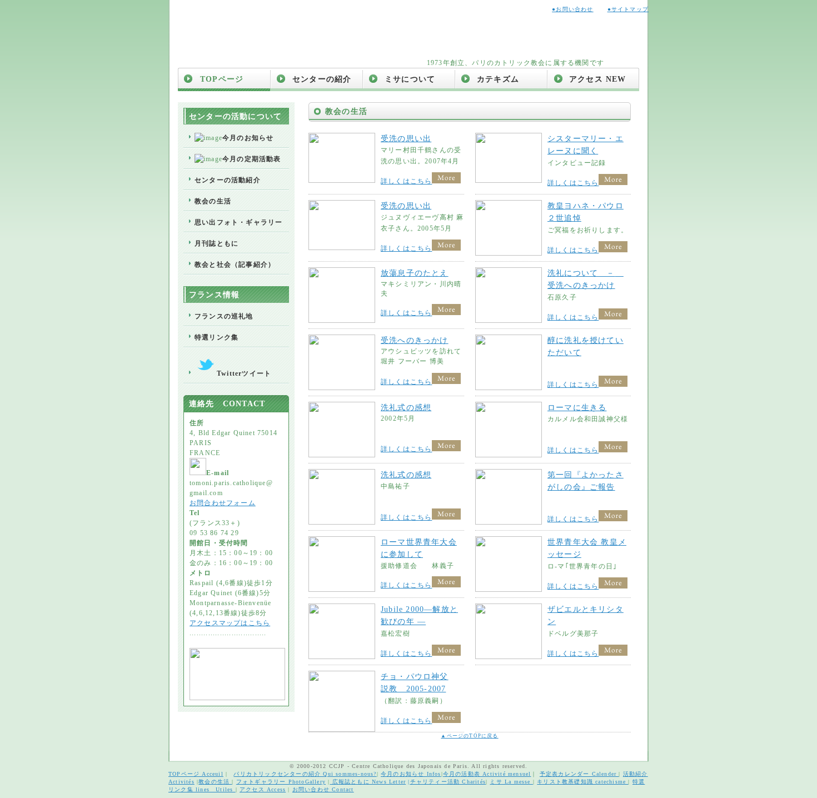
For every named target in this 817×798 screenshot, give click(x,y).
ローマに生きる (576, 407)
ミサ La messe (511, 782)
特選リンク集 (216, 337)
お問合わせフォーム (223, 503)
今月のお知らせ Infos (411, 774)
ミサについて (410, 79)
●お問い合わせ (572, 9)
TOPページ (221, 79)
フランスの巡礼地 (224, 316)
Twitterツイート (244, 373)
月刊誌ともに (216, 243)
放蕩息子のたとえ (415, 273)
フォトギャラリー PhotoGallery (281, 782)
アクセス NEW (597, 79)
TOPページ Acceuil (195, 774)
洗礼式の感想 (406, 407)
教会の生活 (213, 201)
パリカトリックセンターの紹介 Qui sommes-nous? (304, 774)
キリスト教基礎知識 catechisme (582, 782)
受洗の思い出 (406, 138)
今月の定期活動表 (251, 159)
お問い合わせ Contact (323, 789)
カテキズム (498, 79)
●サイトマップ (628, 9)
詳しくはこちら (406, 181)
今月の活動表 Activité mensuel (487, 774)
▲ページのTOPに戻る (469, 736)
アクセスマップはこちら (230, 623)
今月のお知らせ (247, 138)
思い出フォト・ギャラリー (238, 222)
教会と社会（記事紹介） (235, 264)
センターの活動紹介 (228, 180)
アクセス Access (263, 789)
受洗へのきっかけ (415, 340)
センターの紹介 (321, 79)
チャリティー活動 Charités (448, 782)
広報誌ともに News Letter (368, 782)
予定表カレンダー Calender (579, 774)
